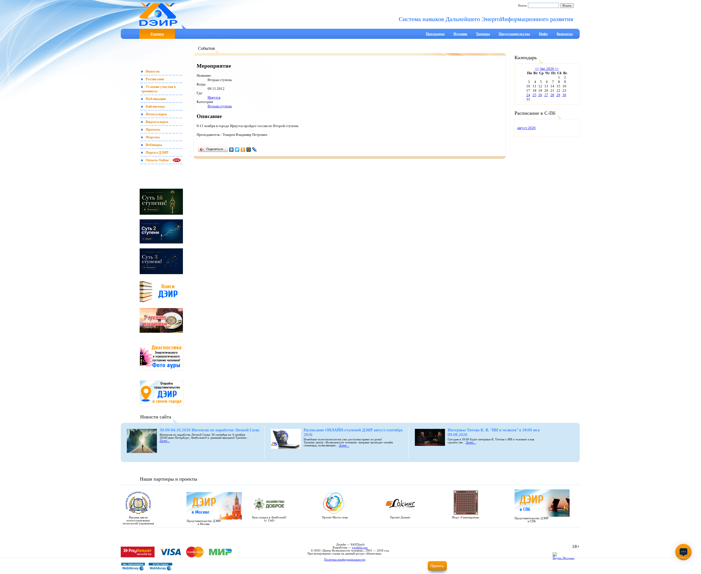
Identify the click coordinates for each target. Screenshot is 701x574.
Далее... (165, 440)
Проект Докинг (400, 517)
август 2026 (526, 128)
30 (564, 95)
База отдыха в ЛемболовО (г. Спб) (269, 519)
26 (540, 95)
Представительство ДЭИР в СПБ (531, 520)
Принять (437, 566)
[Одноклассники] (243, 149)
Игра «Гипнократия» (466, 517)
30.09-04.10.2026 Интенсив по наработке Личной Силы (209, 430)
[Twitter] (237, 149)
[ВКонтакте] (231, 149)
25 (534, 95)
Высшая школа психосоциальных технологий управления (138, 520)
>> (556, 69)
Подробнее (405, 568)
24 (528, 95)
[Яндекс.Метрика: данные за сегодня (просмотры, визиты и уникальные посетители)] (565, 556)
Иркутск (214, 97)
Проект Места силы (335, 517)
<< (537, 69)
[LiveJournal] (254, 149)
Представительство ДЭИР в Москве (204, 523)
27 (546, 95)
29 (558, 95)
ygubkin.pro (360, 547)
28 (552, 95)
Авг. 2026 (547, 69)
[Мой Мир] (249, 149)
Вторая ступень (220, 106)
